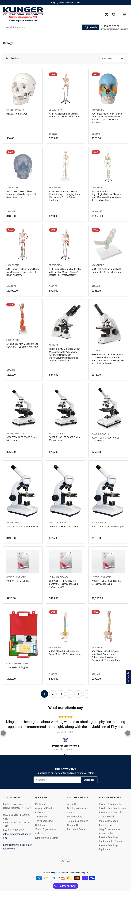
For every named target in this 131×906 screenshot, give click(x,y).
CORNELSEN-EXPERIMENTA (18, 663)
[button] (3, 733)
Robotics (40, 812)
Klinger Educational (60, 872)
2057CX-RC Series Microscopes (64, 526)
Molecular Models (108, 821)
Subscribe (89, 779)
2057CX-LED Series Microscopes (108, 526)
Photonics (40, 804)
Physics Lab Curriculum (111, 812)
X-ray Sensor (105, 825)
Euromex (53, 345)
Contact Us (73, 825)
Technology (41, 816)
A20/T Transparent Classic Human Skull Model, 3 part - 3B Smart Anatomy (21, 194)
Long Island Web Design (16, 844)
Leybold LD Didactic (16, 577)
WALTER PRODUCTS (15, 110)
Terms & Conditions (77, 821)
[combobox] (51, 27)
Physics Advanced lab (110, 804)
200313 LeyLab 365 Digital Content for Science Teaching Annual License (63, 584)
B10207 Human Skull (16, 113)
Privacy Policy (74, 816)
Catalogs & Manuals (78, 808)
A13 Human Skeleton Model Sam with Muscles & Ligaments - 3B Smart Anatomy (22, 272)
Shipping (71, 812)
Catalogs (40, 825)
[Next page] (86, 693)
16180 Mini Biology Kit (17, 667)
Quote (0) (128, 677)
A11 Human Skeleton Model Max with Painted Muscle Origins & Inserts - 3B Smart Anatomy (65, 272)
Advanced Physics (44, 808)
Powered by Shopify (79, 872)
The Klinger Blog (44, 821)
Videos (39, 833)
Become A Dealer (76, 829)
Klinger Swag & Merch (46, 837)
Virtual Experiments (45, 829)
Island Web (9, 848)
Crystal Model (106, 816)
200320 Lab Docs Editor (18, 581)
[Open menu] (124, 14)
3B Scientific (55, 110)
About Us (72, 804)
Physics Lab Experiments (112, 808)
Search (93, 27)
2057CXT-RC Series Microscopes (22, 526)
